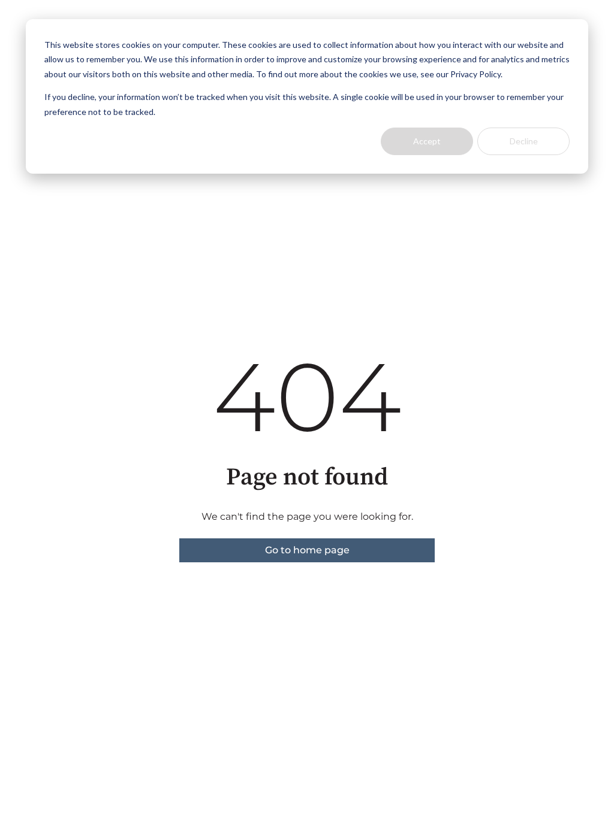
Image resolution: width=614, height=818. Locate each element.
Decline (524, 141)
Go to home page (307, 550)
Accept (427, 141)
